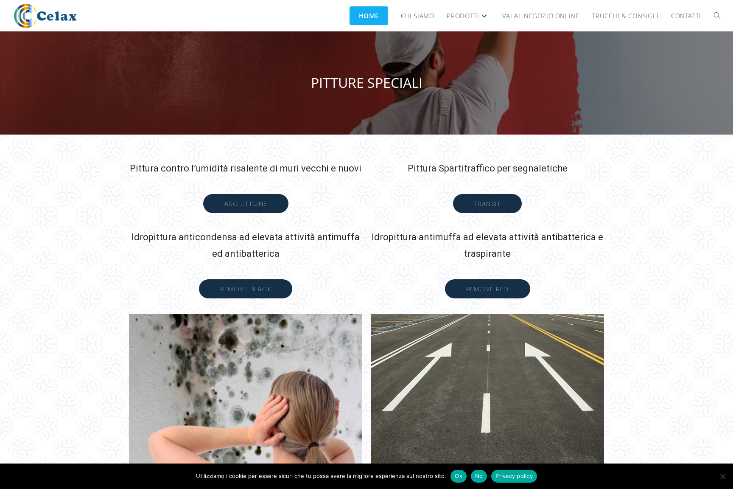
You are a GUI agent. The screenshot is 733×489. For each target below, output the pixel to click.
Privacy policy (514, 475)
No (479, 475)
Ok (458, 475)
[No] (722, 476)
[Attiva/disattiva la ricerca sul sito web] (717, 15)
